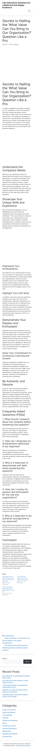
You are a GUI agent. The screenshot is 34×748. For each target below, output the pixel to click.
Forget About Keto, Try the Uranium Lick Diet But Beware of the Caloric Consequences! (16, 640)
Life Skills (5, 717)
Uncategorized (9, 635)
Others (4, 723)
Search (4, 658)
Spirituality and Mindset (9, 733)
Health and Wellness (8, 712)
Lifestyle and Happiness (10, 720)
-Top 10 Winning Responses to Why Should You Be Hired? (22, 578)
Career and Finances (9, 709)
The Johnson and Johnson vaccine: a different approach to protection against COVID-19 (15, 647)
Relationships (6, 731)
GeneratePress (26, 745)
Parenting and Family (9, 725)
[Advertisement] (17, 65)
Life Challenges (7, 715)
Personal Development (9, 728)
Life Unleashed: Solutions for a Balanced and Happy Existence (16, 5)
